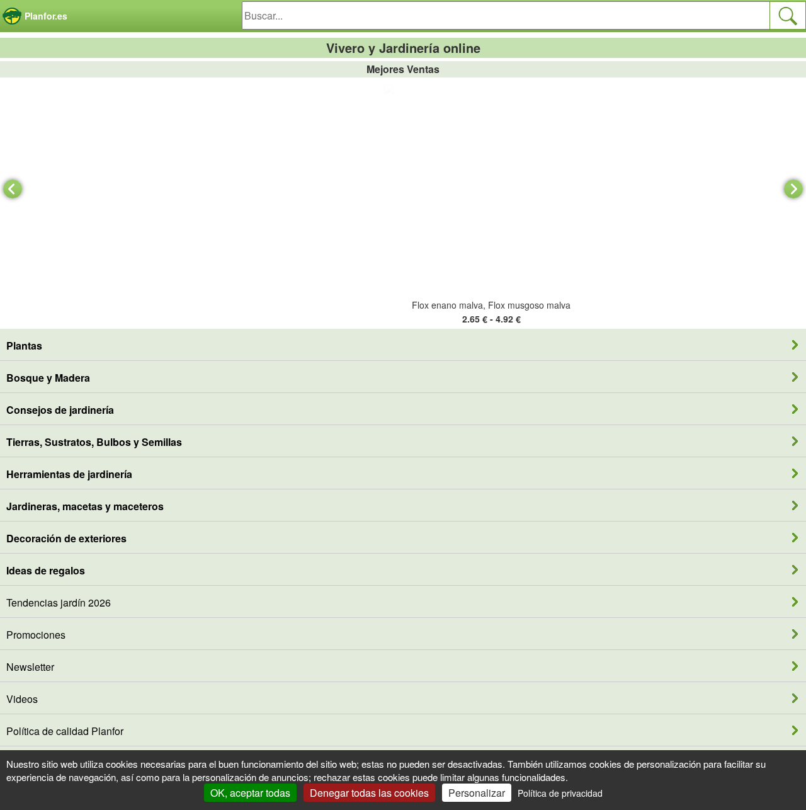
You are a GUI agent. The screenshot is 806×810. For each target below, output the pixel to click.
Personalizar (476, 792)
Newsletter (30, 666)
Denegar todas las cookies (369, 792)
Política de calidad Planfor (64, 731)
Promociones (35, 634)
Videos (22, 699)
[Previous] (12, 189)
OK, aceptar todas (250, 792)
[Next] (793, 189)
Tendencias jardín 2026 (58, 602)
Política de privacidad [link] (560, 793)
